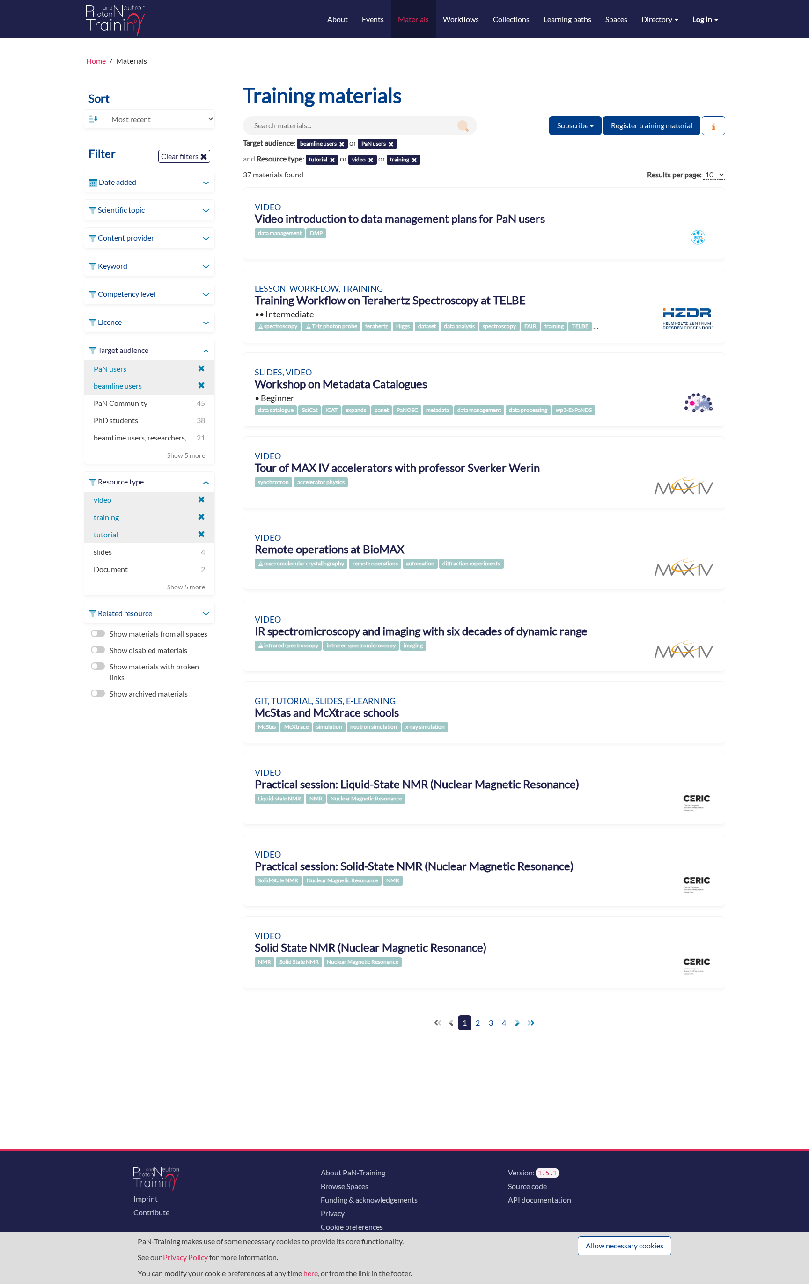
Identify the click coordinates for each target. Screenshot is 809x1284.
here (310, 1273)
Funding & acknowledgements (369, 1199)
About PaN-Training (353, 1172)
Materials (413, 19)
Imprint (145, 1198)
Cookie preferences (352, 1226)
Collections (511, 19)
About (337, 19)
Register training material (651, 125)
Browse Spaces (344, 1185)
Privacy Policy (185, 1257)
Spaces (616, 19)
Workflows (461, 19)
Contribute (151, 1212)
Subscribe (573, 125)
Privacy (333, 1213)
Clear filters (180, 156)
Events (373, 19)
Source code (527, 1185)
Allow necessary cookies (624, 1245)
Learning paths (567, 19)
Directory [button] (657, 19)
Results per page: (674, 174)
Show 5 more (186, 455)
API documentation (539, 1199)
